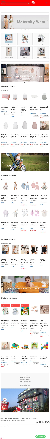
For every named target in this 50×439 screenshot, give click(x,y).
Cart (48, 2)
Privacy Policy (34, 418)
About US (5, 418)
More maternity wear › (6, 243)
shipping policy (28, 418)
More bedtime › (4, 90)
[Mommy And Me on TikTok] (48, 422)
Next (48, 21)
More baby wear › (5, 179)
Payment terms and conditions (5, 420)
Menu (3, 1)
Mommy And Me (6, 425)
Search (1, 418)
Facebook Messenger (21, 420)
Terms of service (16, 418)
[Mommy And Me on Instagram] (46, 422)
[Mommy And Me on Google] (42, 422)
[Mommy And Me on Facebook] (40, 422)
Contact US (10, 418)
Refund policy (22, 418)
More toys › (3, 302)
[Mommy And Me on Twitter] (37, 422)
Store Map (14, 420)
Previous (2, 21)
